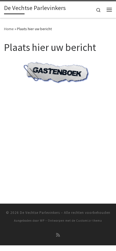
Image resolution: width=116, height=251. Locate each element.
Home (9, 28)
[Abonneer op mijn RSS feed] (58, 235)
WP (42, 220)
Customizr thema (89, 220)
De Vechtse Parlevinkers (40, 212)
